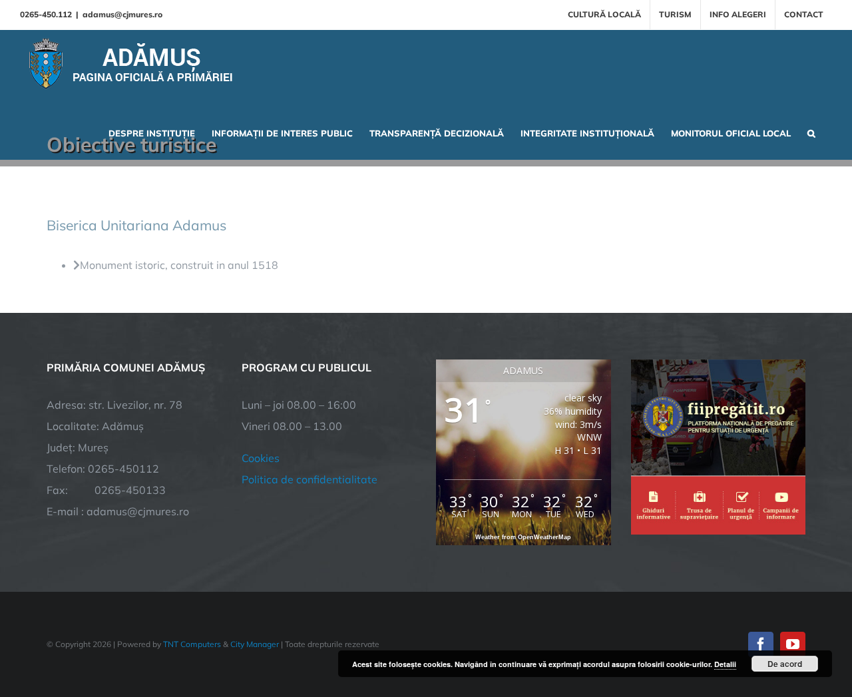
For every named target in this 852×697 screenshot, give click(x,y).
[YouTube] (792, 644)
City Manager (254, 644)
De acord (784, 664)
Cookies (261, 458)
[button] (811, 132)
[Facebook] (760, 644)
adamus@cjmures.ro (122, 14)
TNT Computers (192, 644)
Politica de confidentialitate (309, 479)
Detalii (725, 664)
